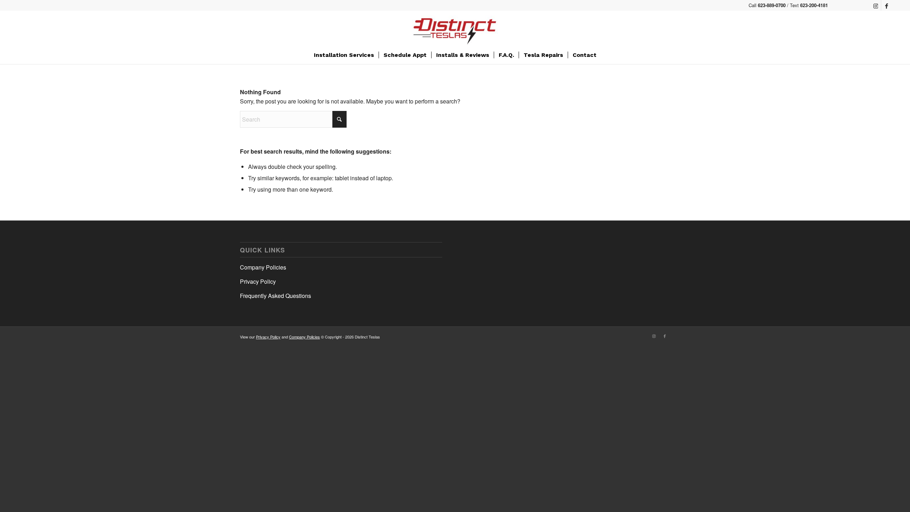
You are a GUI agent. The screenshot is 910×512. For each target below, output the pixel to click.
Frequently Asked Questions (275, 296)
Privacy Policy (258, 281)
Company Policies (263, 267)
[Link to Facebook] (886, 5)
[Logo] (455, 28)
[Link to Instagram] (876, 5)
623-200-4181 (814, 5)
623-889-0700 (772, 5)
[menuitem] (344, 55)
